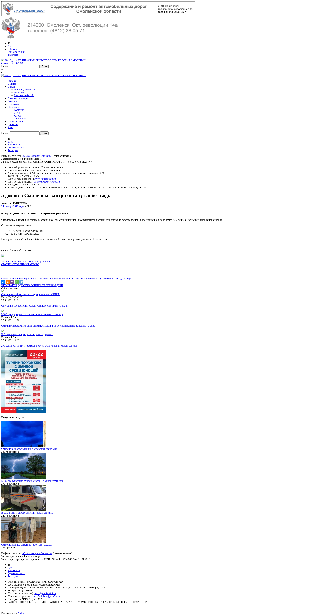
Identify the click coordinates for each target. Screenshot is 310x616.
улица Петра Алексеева (82, 278)
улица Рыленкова (105, 278)
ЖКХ (17, 112)
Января (9, 206)
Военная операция (18, 98)
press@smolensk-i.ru (45, 178)
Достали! (13, 124)
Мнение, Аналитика (25, 89)
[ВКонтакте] (3, 282)
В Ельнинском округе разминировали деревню (27, 334)
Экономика (14, 104)
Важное (12, 83)
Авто (10, 127)
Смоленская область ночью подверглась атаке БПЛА (30, 294)
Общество (13, 107)
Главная (12, 80)
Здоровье (13, 101)
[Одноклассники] (8, 282)
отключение (41, 278)
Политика (19, 92)
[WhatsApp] (17, 282)
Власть (11, 86)
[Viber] (12, 282)
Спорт (17, 115)
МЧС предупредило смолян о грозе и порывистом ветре (32, 314)
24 (2, 206)
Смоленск (62, 278)
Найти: (5, 66)
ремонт (53, 278)
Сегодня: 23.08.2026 (12, 63)
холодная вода (123, 278)
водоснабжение (9, 278)
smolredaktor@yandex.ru (47, 181)
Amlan (20, 613)
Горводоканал (26, 278)
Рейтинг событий (24, 95)
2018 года (18, 206)
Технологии (20, 118)
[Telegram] (21, 282)
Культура (19, 110)
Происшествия (16, 121)
